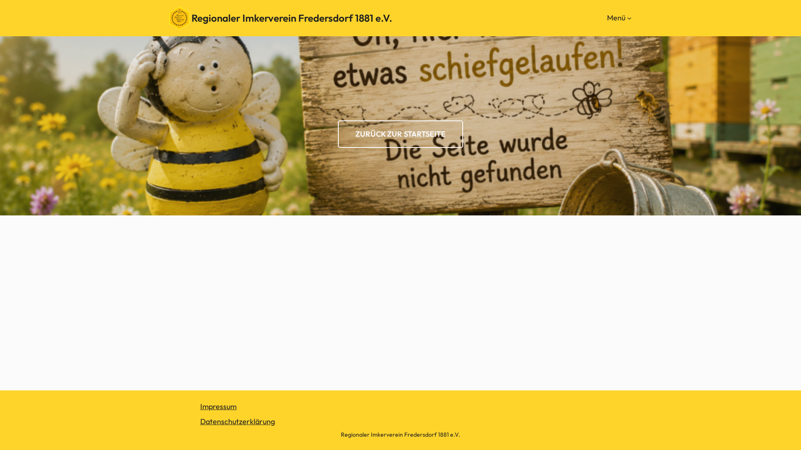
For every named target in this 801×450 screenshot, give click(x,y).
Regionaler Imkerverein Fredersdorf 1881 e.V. (291, 18)
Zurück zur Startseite (400, 134)
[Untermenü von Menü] (629, 18)
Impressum (218, 406)
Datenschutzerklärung (237, 421)
